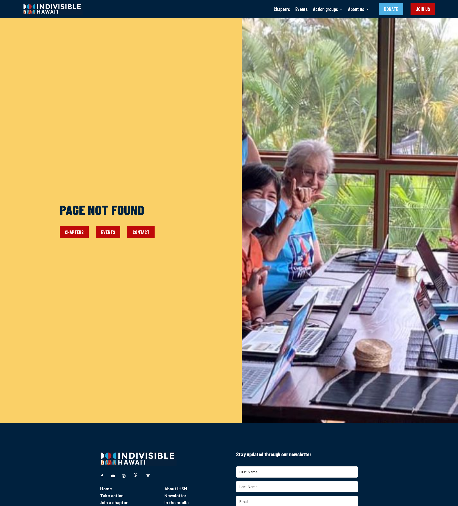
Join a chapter (114, 502)
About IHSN (175, 488)
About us (356, 9)
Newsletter (175, 495)
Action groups (325, 9)
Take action (112, 495)
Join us (423, 9)
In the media (176, 502)
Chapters (282, 9)
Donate (391, 9)
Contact (141, 232)
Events (301, 9)
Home (106, 488)
